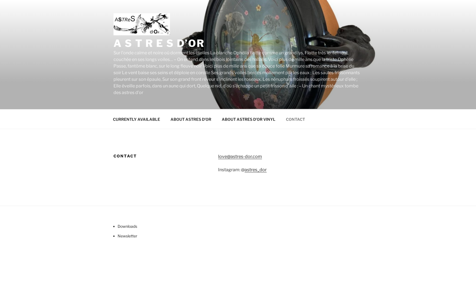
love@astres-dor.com (240, 156)
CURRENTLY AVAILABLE (136, 119)
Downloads (127, 226)
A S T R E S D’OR (159, 43)
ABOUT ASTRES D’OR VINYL (248, 119)
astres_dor (256, 169)
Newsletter (127, 236)
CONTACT (295, 119)
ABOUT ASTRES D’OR (191, 119)
